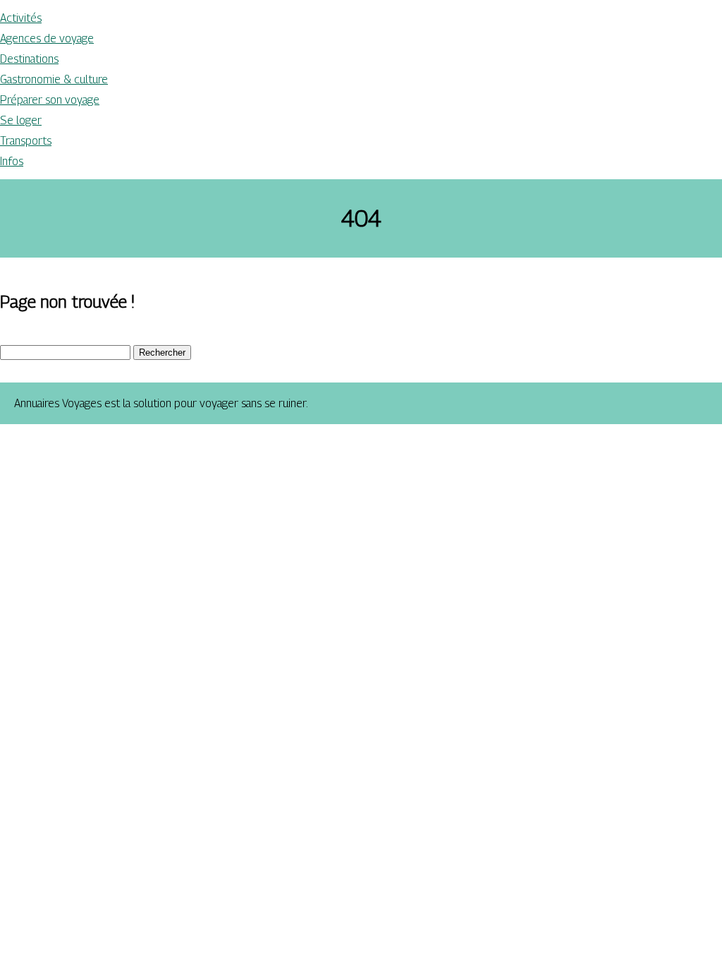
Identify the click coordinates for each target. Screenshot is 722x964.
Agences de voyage (47, 38)
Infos (11, 161)
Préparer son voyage (49, 100)
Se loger (21, 120)
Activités (21, 18)
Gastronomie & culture (54, 79)
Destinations (29, 59)
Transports (25, 140)
